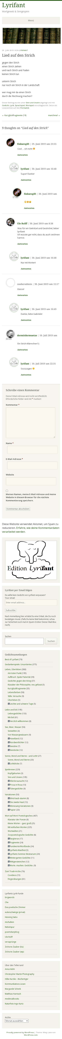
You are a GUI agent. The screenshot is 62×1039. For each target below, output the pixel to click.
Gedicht (5, 105)
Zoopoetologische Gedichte (20, 834)
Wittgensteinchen (17, 861)
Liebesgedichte (14, 713)
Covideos (12, 875)
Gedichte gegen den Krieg (19, 680)
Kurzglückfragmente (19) (14, 115)
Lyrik (12, 105)
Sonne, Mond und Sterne (19, 759)
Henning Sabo (11, 917)
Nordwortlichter (17, 742)
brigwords (9, 897)
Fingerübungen (14, 879)
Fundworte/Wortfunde (20, 846)
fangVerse (14, 838)
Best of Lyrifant (11, 659)
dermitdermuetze (27, 335)
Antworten (22, 155)
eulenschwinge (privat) (15, 912)
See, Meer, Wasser (13, 727)
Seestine (13, 746)
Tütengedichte (16, 788)
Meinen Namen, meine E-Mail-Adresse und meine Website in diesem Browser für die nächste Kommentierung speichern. (31, 497)
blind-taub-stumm (18, 798)
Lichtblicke (14, 763)
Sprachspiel (20, 105)
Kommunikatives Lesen (15, 984)
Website (10, 474)
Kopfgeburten (14, 773)
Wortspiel (30, 105)
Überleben (12, 700)
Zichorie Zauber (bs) (14, 946)
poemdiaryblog (12, 932)
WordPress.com (31, 1035)
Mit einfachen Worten (17, 827)
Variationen (10, 794)
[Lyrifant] (31, 43)
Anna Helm (10, 969)
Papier (13, 809)
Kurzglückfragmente (17, 688)
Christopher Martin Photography (19, 974)
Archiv (8, 1017)
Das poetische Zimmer (15, 907)
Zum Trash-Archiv (13, 871)
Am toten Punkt (14, 673)
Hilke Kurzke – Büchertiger (16, 979)
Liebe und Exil (11, 709)
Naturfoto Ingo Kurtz (14, 1003)
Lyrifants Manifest (18, 850)
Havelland (14, 738)
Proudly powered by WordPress (20, 1032)
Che (6, 902)
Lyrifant (13, 5)
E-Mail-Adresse (14, 459)
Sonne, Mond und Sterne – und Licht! (21, 756)
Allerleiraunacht (17, 781)
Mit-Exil (11, 717)
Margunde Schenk (13, 989)
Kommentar (12, 404)
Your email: (10, 598)
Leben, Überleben (13, 669)
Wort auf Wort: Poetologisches (18, 815)
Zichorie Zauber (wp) (14, 951)
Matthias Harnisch (13, 993)
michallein (9, 922)
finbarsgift (23, 144)
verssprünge (10, 941)
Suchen (8, 636)
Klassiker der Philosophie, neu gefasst (25, 684)
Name (10, 443)
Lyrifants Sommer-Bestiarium (23, 854)
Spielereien (10, 769)
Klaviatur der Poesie (17, 819)
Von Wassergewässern (18, 734)
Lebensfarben (14, 692)
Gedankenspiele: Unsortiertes (18, 664)
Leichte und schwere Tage (21, 703)
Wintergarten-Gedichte (20, 857)
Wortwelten (13, 831)
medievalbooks (12, 998)
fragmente (14, 842)
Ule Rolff (22, 223)
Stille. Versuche (14, 696)
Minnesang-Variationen (20, 806)
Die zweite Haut (17, 802)
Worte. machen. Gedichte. (21, 865)
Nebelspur (9, 927)
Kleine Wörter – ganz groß (19, 823)
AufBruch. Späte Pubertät (19, 677)
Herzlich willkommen (19, 721)
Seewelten (12, 731)
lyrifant (25, 169)
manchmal (54, 115)
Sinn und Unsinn (33, 102)
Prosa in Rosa (16, 784)
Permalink (24, 108)
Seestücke (14, 750)
